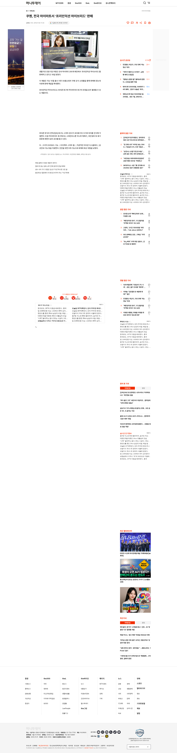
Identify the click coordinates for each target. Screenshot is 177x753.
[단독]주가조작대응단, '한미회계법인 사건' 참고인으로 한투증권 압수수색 (134, 140)
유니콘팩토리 (111, 3)
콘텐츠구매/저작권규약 (92, 745)
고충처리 (102, 745)
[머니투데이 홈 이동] (33, 728)
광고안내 (76, 745)
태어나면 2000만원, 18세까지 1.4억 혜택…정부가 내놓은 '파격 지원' (134, 89)
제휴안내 (82, 745)
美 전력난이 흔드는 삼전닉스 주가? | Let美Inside (135, 581)
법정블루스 (65, 699)
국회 (45, 684)
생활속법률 (65, 694)
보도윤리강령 (110, 745)
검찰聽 (64, 703)
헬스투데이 (84, 703)
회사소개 (28, 745)
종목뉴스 (28, 689)
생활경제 (130, 689)
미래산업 (32, 11)
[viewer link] (96, 66)
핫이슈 (102, 689)
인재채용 (34, 745)
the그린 (84, 708)
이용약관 (70, 745)
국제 (128, 703)
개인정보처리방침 (43, 745)
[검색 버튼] (145, 3)
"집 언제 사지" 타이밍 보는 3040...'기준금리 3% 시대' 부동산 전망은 (134, 147)
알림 (138, 713)
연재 (101, 694)
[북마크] (145, 22)
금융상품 (28, 694)
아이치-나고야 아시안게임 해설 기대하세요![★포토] (135, 554)
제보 (138, 708)
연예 (138, 678)
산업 (119, 689)
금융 (119, 684)
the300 (78, 3)
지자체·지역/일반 (49, 699)
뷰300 (46, 703)
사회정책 (130, 694)
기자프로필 (141, 703)
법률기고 (65, 713)
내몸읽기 (84, 689)
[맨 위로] (172, 744)
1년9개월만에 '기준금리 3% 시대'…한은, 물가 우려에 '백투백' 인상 (134, 287)
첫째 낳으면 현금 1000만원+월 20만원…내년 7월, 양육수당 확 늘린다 (133, 96)
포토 (138, 699)
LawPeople (66, 708)
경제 (128, 684)
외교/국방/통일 (48, 694)
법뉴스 (64, 684)
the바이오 (98, 3)
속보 (119, 713)
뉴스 (82, 684)
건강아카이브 (85, 699)
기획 (101, 699)
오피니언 (130, 708)
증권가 (27, 703)
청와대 (46, 689)
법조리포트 (65, 689)
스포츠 (139, 683)
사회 (119, 694)
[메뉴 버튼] (149, 3)
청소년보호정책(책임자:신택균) (58, 745)
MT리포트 (60, 3)
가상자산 (28, 699)
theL (88, 3)
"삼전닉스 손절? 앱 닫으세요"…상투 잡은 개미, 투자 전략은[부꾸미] (134, 154)
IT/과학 (120, 703)
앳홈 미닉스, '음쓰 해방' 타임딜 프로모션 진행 (135, 635)
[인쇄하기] (149, 22)
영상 (138, 694)
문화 (128, 699)
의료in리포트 (85, 694)
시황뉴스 (28, 684)
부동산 (120, 699)
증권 (69, 3)
